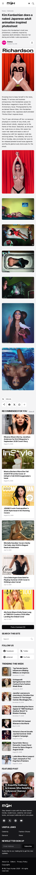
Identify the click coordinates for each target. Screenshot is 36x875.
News (21, 835)
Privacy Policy (22, 862)
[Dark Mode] (29, 3)
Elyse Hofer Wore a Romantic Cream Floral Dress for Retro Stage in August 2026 (22, 746)
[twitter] (10, 821)
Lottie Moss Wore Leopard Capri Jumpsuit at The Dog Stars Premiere (23, 758)
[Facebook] (9, 405)
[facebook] (4, 821)
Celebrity (5, 832)
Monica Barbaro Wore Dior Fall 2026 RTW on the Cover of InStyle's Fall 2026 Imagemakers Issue (17, 474)
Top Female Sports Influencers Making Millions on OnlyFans (21, 670)
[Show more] (24, 405)
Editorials (10, 11)
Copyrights (6, 865)
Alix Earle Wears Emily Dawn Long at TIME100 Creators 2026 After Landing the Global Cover (17, 614)
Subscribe (28, 846)
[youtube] (21, 821)
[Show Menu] (3, 3)
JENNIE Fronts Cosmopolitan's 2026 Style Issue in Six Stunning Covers (17, 510)
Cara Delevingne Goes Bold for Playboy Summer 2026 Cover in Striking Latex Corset (16, 580)
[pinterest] (15, 821)
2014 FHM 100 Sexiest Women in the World (22, 722)
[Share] (32, 43)
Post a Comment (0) (18, 627)
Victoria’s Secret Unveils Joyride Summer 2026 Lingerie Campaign (23, 734)
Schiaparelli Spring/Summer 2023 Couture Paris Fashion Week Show (21, 683)
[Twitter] (14, 405)
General (5, 835)
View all (31, 411)
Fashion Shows (24, 832)
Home (4, 11)
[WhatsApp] (19, 405)
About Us (5, 862)
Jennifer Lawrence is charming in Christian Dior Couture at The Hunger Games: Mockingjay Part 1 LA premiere (23, 696)
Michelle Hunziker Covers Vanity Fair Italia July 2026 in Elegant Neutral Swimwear (17, 545)
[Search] (33, 3)
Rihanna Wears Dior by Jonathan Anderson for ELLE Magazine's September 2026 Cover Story (17, 439)
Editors (12, 862)
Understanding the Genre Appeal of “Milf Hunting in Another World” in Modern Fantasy (23, 710)
